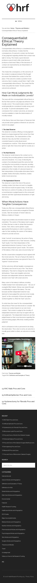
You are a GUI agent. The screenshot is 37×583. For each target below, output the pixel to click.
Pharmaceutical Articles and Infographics (13, 529)
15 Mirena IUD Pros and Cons (10, 450)
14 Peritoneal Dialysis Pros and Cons (12, 439)
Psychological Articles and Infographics (13, 533)
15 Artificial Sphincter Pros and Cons (17, 395)
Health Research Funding (9, 506)
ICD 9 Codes (5, 514)
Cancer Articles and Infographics (11, 480)
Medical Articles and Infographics (11, 522)
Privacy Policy (30, 576)
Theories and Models (14, 373)
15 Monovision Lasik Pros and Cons (12, 431)
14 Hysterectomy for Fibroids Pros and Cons (14, 427)
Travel (3, 548)
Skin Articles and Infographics (10, 537)
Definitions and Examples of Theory (19, 375)
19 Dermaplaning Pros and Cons (11, 446)
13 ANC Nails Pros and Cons (13, 389)
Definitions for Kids (7, 487)
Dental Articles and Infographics (11, 491)
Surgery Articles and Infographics (11, 541)
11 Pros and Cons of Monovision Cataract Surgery (16, 454)
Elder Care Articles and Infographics (12, 495)
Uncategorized (6, 552)
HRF (18, 8)
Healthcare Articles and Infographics (12, 510)
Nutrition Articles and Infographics (11, 525)
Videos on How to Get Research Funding (13, 556)
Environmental (6, 499)
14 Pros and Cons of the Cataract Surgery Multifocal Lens (18, 442)
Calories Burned (6, 476)
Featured (4, 503)
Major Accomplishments (9, 518)
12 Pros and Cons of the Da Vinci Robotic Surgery (16, 435)
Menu (20, 21)
